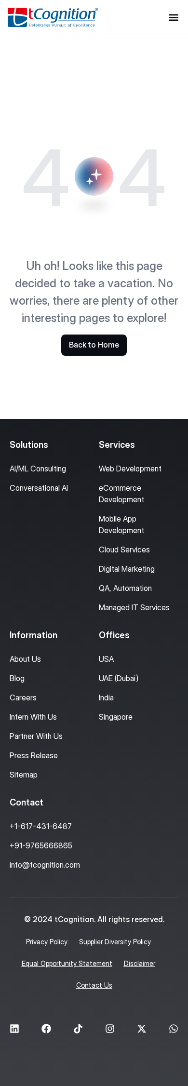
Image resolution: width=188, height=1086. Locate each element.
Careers (23, 697)
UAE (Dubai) (118, 678)
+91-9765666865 (41, 845)
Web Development (130, 468)
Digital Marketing (127, 569)
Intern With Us (33, 717)
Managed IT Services (134, 607)
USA (106, 659)
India (106, 697)
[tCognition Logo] (53, 17)
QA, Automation (125, 588)
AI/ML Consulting (38, 468)
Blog (17, 678)
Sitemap (24, 774)
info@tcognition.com (45, 865)
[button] (173, 18)
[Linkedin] (14, 1028)
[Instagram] (110, 1028)
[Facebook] (46, 1028)
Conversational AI (39, 488)
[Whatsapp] (173, 1028)
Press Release (34, 755)
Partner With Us (36, 736)
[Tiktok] (78, 1028)
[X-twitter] (142, 1028)
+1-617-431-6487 (41, 826)
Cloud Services (124, 549)
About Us (25, 659)
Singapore (116, 717)
